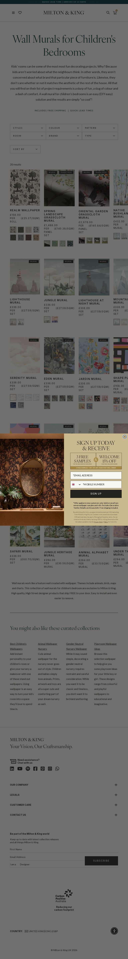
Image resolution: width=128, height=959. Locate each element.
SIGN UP (96, 493)
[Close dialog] (125, 437)
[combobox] (75, 484)
